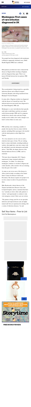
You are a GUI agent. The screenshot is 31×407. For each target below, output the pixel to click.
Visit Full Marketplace (9, 214)
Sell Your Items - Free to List (14, 211)
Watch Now (26, 2)
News (4, 13)
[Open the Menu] (2, 2)
